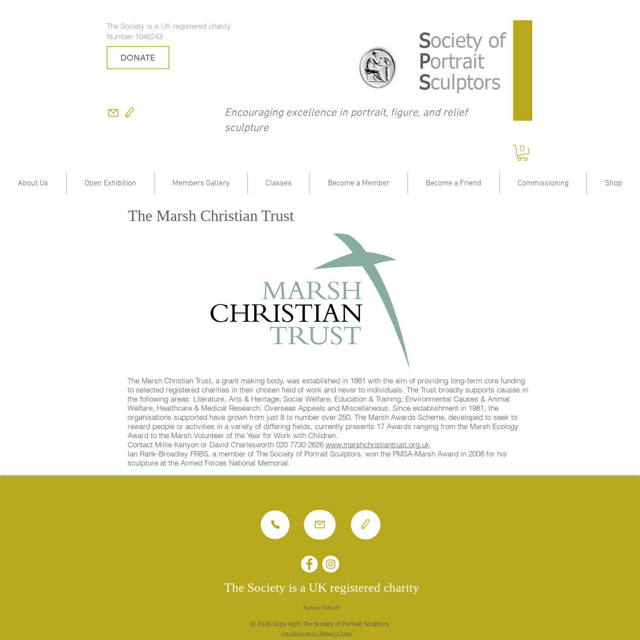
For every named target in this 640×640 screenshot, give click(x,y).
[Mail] (113, 113)
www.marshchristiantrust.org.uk (378, 444)
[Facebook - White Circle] (309, 564)
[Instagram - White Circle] (330, 564)
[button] (522, 153)
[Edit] (129, 113)
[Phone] (275, 524)
